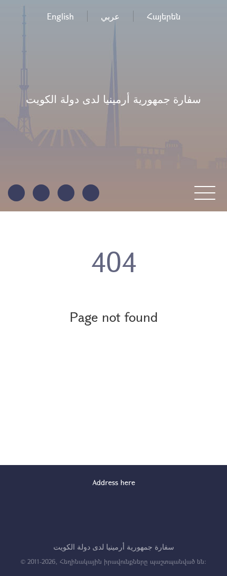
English (60, 16)
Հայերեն (164, 16)
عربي (110, 16)
